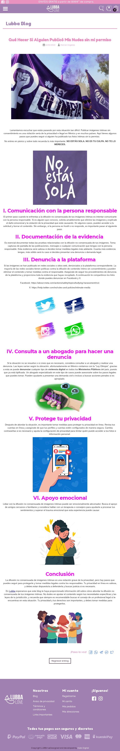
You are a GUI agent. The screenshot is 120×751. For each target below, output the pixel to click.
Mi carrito (67, 701)
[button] (5, 8)
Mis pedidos (69, 707)
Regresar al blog (60, 661)
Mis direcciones (70, 712)
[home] (60, 8)
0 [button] (114, 10)
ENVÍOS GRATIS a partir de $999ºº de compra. (66, 2)
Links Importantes (42, 715)
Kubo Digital (83, 748)
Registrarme (69, 696)
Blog (35, 696)
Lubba (12, 591)
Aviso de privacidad (43, 701)
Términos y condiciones (39, 708)
